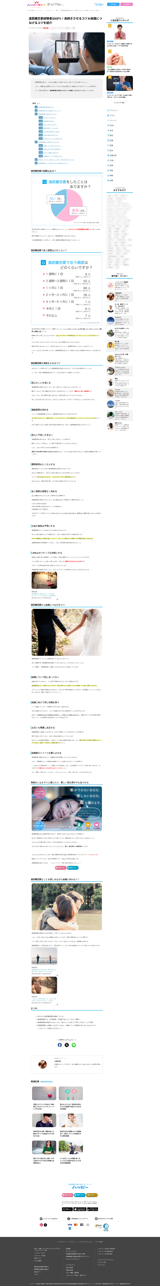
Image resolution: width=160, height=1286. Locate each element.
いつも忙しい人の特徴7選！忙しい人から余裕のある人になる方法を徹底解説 (70, 1161)
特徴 (111, 165)
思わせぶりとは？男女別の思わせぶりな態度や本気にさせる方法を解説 (70, 1107)
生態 (125, 248)
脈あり (118, 259)
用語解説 (111, 250)
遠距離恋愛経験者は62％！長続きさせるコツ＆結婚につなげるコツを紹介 (80, 10)
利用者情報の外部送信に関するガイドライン (77, 1256)
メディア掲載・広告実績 (72, 1272)
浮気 (130, 245)
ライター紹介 (99, 1241)
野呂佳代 (111, 267)
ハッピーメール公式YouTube (105, 1254)
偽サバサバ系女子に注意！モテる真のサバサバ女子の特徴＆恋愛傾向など (43, 1161)
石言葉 (125, 253)
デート (128, 209)
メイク (119, 220)
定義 (111, 140)
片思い (112, 160)
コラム (112, 115)
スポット (111, 209)
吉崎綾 (116, 231)
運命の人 (117, 264)
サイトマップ (101, 1265)
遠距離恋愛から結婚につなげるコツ (48, 142)
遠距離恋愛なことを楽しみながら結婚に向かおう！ (52, 163)
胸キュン (111, 259)
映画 (116, 245)
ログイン (92, 1194)
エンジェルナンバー (123, 203)
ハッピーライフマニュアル (85, 1241)
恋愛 (57, 10)
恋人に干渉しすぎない (48, 124)
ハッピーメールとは (39, 1253)
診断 (109, 67)
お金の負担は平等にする (49, 135)
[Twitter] (67, 1045)
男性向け (111, 253)
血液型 (117, 262)
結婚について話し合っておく (50, 145)
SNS (116, 195)
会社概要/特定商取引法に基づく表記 (75, 1254)
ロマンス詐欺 (112, 226)
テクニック (54, 28)
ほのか (119, 201)
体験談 (127, 226)
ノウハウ (61, 28)
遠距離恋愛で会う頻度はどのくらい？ (48, 110)
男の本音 (119, 250)
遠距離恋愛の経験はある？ (45, 107)
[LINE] (74, 1045)
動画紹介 (118, 228)
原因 (110, 231)
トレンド (113, 120)
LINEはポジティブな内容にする (51, 138)
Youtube (111, 198)
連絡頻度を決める (47, 121)
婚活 (111, 135)
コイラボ (117, 206)
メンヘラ (111, 223)
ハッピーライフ (49, 10)
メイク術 (128, 220)
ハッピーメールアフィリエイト (106, 1259)
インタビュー (112, 203)
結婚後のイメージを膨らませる (51, 156)
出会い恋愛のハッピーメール (35, 10)
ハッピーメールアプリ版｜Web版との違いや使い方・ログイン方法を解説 (119, 96)
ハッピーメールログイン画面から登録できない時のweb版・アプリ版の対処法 (119, 45)
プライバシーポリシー (72, 1251)
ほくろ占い (111, 201)
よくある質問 (37, 1260)
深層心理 (113, 155)
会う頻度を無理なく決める (50, 131)
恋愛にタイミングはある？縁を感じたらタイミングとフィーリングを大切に (43, 1107)
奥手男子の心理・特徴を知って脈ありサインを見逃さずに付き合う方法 (43, 1134)
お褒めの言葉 (69, 1270)
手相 (116, 242)
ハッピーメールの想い (40, 1255)
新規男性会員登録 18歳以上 (41, 1269)
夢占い (124, 231)
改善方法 (124, 242)
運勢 (110, 264)
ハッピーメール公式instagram (105, 1251)
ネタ (125, 212)
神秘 (111, 175)
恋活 (111, 150)
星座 (110, 245)
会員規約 (68, 1248)
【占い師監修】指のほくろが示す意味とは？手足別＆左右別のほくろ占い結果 (119, 70)
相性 (118, 253)
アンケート (114, 110)
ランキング (126, 223)
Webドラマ (124, 195)
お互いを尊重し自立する (49, 152)
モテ (118, 223)
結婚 (74, 28)
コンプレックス (127, 206)
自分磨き (126, 259)
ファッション (123, 217)
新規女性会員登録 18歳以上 (41, 1266)
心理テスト (111, 239)
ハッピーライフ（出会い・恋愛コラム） (76, 1275)
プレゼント (111, 220)
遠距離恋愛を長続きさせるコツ (46, 114)
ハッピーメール (120, 215)
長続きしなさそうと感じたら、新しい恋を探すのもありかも (55, 159)
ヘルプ (36, 1274)
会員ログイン (37, 1272)
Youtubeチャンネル (121, 198)
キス (110, 206)
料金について (37, 1258)
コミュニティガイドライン (73, 1259)
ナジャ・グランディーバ (114, 212)
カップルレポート (70, 1265)
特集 (111, 170)
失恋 (111, 130)
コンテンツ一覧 (102, 1262)
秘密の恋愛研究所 (113, 256)
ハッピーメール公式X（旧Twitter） (107, 1248)
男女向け (68, 28)
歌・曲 (123, 245)
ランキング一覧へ (119, 102)
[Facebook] (60, 1045)
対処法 (116, 237)
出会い (110, 41)
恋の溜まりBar (121, 239)
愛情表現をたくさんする (49, 128)
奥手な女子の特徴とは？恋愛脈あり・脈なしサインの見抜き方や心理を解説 (70, 1134)
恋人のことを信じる (48, 117)
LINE (110, 195)
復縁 (123, 237)
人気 (120, 226)
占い (125, 228)
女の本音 (117, 234)
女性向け (126, 234)
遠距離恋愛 (126, 264)
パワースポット (112, 217)
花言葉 (110, 262)
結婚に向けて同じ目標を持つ (50, 149)
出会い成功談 (69, 1267)
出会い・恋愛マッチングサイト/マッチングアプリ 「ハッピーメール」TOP (47, 1249)
